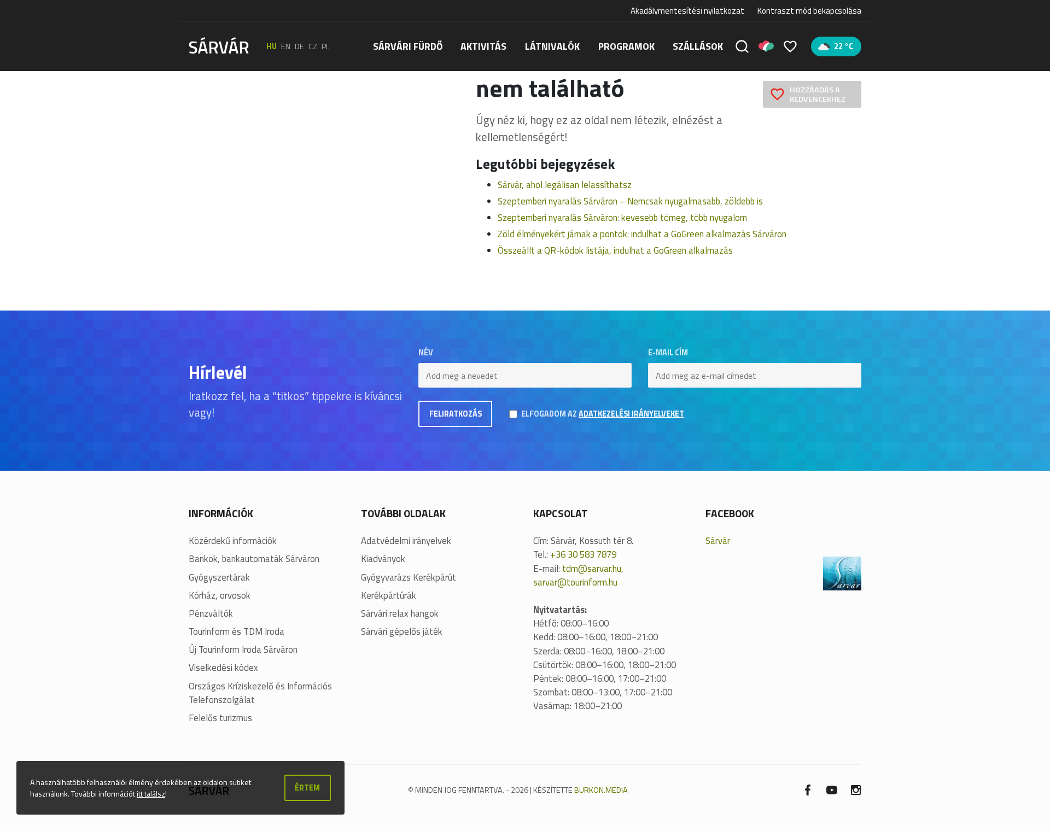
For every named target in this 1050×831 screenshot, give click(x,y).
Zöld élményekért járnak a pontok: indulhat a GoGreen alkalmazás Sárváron (642, 234)
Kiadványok (383, 559)
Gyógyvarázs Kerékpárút (408, 577)
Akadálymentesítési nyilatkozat (687, 10)
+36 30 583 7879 (583, 554)
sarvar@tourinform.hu (575, 582)
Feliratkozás (455, 414)
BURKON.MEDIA (601, 790)
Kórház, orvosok (219, 595)
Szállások (698, 46)
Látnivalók (552, 46)
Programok (626, 46)
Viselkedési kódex (223, 668)
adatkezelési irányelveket (631, 414)
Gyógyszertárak (219, 577)
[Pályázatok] (766, 46)
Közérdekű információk (233, 541)
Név (425, 353)
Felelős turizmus (220, 718)
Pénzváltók (211, 614)
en (285, 46)
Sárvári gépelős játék (401, 632)
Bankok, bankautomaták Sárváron (254, 559)
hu (271, 46)
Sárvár (717, 541)
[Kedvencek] (790, 46)
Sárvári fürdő (407, 46)
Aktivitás (483, 46)
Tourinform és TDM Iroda (236, 632)
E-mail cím (668, 353)
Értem (307, 788)
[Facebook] (807, 789)
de (299, 46)
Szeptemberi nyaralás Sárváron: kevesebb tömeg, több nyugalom (622, 217)
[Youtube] (831, 789)
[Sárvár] (219, 45)
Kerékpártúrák (388, 595)
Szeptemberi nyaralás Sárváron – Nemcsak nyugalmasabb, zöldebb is (630, 201)
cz (312, 46)
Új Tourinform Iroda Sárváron (243, 650)
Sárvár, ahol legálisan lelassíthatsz (565, 185)
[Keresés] (742, 46)
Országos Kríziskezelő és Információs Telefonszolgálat (260, 693)
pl (326, 46)
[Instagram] (855, 789)
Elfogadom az (602, 414)
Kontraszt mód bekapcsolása (809, 11)
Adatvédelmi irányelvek (406, 541)
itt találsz (151, 793)
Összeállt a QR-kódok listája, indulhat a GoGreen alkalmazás (615, 250)
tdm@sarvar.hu (591, 568)
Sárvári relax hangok (400, 614)
